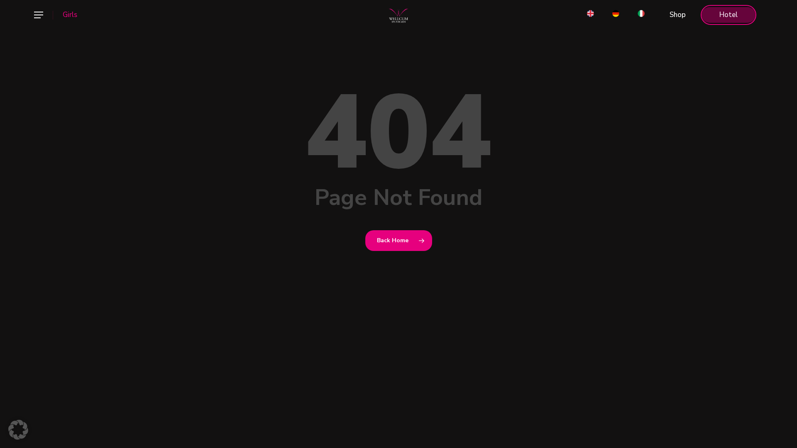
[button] (38, 15)
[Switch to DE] (615, 15)
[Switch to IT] (641, 15)
